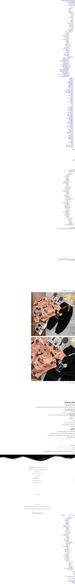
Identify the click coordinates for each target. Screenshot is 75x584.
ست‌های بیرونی (65, 48)
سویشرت (66, 50)
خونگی (71, 99)
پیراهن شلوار (70, 81)
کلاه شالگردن (70, 138)
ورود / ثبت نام (70, 569)
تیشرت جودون (70, 89)
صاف (72, 411)
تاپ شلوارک (70, 85)
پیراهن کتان (71, 83)
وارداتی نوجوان (65, 65)
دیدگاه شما (72, 445)
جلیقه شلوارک (70, 95)
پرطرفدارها (71, 29)
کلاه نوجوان (71, 139)
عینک (70, 8)
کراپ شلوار (71, 134)
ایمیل (73, 449)
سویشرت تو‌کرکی (69, 114)
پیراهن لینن (71, 84)
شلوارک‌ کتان (70, 122)
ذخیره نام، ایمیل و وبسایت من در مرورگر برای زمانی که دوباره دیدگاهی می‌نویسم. (59, 451)
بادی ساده (71, 12)
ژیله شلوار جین (70, 106)
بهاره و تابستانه (68, 31)
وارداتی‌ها (66, 44)
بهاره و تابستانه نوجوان (66, 57)
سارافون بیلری (70, 108)
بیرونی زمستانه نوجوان (64, 69)
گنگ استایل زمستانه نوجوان (63, 74)
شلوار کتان (71, 119)
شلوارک (67, 42)
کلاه (70, 10)
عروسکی (71, 125)
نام (74, 447)
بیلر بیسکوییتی (70, 23)
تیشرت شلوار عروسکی (68, 91)
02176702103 (36, 467)
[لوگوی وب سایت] (68, 157)
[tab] (71, 417)
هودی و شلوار (65, 54)
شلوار (67, 41)
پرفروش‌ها (66, 33)
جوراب (71, 97)
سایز (74, 410)
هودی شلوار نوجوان (69, 146)
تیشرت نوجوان (65, 61)
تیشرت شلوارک (65, 35)
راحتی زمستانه (65, 212)
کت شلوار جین (70, 131)
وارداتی (67, 217)
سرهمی (67, 40)
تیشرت (67, 34)
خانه (74, 228)
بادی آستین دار (70, 11)
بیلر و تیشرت (70, 26)
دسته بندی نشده (70, 101)
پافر (72, 27)
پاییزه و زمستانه (68, 45)
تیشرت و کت (70, 93)
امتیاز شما (73, 437)
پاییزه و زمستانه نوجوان (66, 66)
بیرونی (71, 20)
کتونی (72, 133)
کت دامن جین (70, 129)
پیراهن (71, 77)
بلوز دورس (71, 17)
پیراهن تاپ (71, 79)
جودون (71, 96)
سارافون (71, 107)
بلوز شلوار (66, 207)
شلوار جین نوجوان (69, 118)
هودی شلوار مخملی (69, 145)
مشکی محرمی (70, 142)
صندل (72, 124)
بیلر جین (71, 24)
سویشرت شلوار (70, 115)
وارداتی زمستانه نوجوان (64, 76)
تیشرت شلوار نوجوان (69, 92)
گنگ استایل (66, 205)
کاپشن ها (66, 52)
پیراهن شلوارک (70, 82)
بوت (72, 19)
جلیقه (72, 94)
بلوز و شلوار (66, 47)
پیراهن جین (71, 80)
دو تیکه (71, 102)
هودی (72, 144)
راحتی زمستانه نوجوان (64, 71)
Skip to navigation (64, 0)
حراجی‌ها (66, 36)
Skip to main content (71, 0)
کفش (70, 9)
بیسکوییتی (71, 21)
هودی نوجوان (66, 75)
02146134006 (31, 467)
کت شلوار (71, 130)
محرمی (71, 141)
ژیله (72, 105)
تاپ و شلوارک (70, 86)
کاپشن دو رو (70, 128)
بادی (67, 32)
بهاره (72, 18)
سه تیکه (71, 110)
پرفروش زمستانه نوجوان (63, 70)
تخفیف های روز (72, 227)
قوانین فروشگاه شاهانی (36, 478)
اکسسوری (71, 7)
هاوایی (71, 143)
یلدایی (72, 147)
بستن (74, 572)
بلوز (72, 16)
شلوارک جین (70, 121)
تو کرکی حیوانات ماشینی (70, 290)
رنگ (74, 409)
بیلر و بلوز (71, 25)
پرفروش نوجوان (65, 59)
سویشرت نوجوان (65, 72)
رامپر (72, 104)
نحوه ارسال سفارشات (36, 480)
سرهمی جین (70, 109)
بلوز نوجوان (66, 68)
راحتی (67, 37)
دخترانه (71, 100)
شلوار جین (71, 117)
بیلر (72, 22)
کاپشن (71, 127)
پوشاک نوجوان (70, 56)
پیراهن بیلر (71, 78)
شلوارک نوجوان (70, 123)
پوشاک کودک (70, 30)
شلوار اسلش (70, 116)
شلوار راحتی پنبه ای (71, 259)
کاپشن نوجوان (65, 73)
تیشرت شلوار (70, 90)
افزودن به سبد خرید (72, 413)
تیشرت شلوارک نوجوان (64, 60)
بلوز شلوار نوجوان (65, 67)
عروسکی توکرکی (69, 126)
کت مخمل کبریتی (69, 132)
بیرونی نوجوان (65, 58)
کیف (72, 140)
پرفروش (66, 201)
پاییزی (72, 28)
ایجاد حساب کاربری (71, 578)
